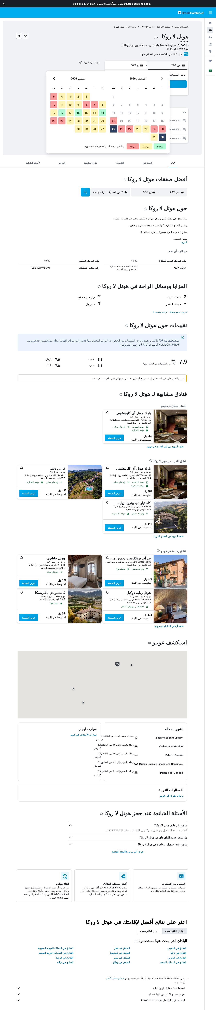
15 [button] (113, 113)
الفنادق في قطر (122, 948)
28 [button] (121, 129)
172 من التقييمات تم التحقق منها (159, 54)
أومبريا (150, 26)
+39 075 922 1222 (177, 49)
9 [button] (162, 113)
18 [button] (145, 121)
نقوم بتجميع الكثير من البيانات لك (166, 994)
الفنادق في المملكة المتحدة (172, 962)
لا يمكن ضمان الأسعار (115, 978)
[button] (3, 3)
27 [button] (129, 129)
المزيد (184, 242)
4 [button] (146, 105)
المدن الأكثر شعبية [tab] (149, 931)
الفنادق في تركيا (178, 952)
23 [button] (162, 129)
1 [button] (113, 96)
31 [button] (154, 137)
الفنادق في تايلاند (65, 962)
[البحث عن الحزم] (210, 44)
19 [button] (137, 121)
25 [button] (145, 129)
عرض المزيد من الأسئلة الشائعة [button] (127, 851)
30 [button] (162, 137)
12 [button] (137, 113)
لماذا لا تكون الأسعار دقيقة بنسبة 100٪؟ (163, 1000)
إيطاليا (167, 26)
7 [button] (122, 105)
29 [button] (113, 129)
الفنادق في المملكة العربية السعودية (55, 948)
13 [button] (129, 113)
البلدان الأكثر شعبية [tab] (174, 931)
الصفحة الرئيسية (181, 26)
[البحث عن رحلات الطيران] (210, 23)
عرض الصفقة (114, 438)
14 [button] (121, 113)
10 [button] (154, 113)
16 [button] (162, 121)
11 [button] (145, 113)
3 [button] (154, 105)
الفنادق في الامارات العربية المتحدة (56, 952)
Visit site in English (84, 3)
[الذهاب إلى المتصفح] (210, 51)
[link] (165, 446)
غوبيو (134, 26)
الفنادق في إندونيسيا (120, 952)
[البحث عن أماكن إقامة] (210, 30)
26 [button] (137, 129)
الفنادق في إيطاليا (121, 962)
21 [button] (121, 121)
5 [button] (138, 105)
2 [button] (162, 105)
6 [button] (130, 105)
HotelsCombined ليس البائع (169, 988)
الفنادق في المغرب (177, 948)
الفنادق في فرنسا (64, 957)
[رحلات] (210, 61)
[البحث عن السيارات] (210, 37)
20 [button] (129, 121)
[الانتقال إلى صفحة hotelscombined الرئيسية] (191, 12)
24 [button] (154, 129)
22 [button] (113, 121)
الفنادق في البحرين (177, 957)
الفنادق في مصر (122, 957)
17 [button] (154, 121)
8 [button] (113, 105)
